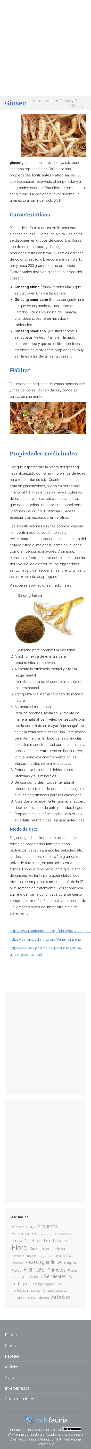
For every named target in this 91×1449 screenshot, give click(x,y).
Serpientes (55, 1276)
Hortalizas (18, 1256)
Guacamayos (40, 1248)
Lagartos (45, 1256)
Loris (58, 1256)
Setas (73, 1277)
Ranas (73, 1270)
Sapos (36, 1276)
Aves (9, 1377)
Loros (68, 1255)
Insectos (31, 1256)
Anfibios (12, 1366)
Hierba (60, 1249)
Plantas (34, 1269)
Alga (32, 1227)
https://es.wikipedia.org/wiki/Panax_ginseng (45, 939)
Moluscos (17, 1263)
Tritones (18, 1297)
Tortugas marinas (26, 1290)
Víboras (43, 1298)
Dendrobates (56, 1240)
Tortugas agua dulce (46, 1284)
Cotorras (17, 1241)
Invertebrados (17, 1388)
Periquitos (70, 1263)
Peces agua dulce (43, 1262)
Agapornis (19, 1227)
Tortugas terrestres (54, 1290)
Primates (56, 1270)
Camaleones (61, 1234)
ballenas (45, 1234)
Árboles (60, 1297)
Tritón (31, 1298)
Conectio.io (45, 1444)
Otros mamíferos (20, 1398)
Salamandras (20, 1277)
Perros (16, 1270)
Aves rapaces (24, 1233)
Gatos (10, 1345)
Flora (19, 1247)
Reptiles (12, 1356)
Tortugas (20, 1283)
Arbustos (47, 1226)
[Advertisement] (45, 47)
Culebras (33, 1240)
